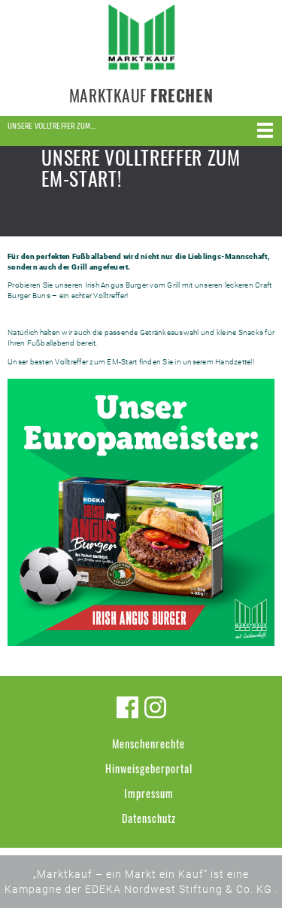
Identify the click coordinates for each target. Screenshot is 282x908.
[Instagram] (155, 707)
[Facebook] (127, 707)
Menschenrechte (148, 743)
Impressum (149, 793)
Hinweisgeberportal (149, 768)
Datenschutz (149, 818)
